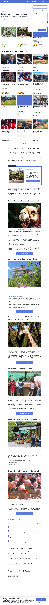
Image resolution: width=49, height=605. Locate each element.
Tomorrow (42, 10)
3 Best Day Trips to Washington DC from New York (15, 551)
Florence (35, 573)
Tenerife (16, 573)
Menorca (12, 573)
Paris (26, 573)
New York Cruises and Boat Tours (13, 566)
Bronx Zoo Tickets (29, 169)
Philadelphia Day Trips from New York (28, 563)
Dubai (31, 573)
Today (33, 10)
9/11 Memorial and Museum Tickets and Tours (15, 563)
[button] (8, 37)
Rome (9, 573)
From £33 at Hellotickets (33, 181)
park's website (24, 405)
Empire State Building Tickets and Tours (14, 561)
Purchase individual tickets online (15, 296)
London (17, 576)
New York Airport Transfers (24, 553)
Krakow (19, 573)
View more (24, 143)
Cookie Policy (25, 601)
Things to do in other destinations (19, 571)
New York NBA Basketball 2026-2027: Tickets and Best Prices (17, 556)
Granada (23, 573)
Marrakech (9, 576)
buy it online (31, 247)
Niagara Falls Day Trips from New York (26, 561)
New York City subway (32, 502)
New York (3, 11)
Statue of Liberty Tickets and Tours (13, 553)
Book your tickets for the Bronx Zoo (24, 253)
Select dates (38, 7)
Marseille (13, 576)
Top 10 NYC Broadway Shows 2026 (31, 558)
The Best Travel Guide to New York (20, 548)
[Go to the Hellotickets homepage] (4, 1)
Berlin (29, 573)
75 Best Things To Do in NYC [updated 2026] (31, 551)
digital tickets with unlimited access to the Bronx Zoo (27, 188)
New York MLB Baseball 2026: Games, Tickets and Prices (16, 558)
